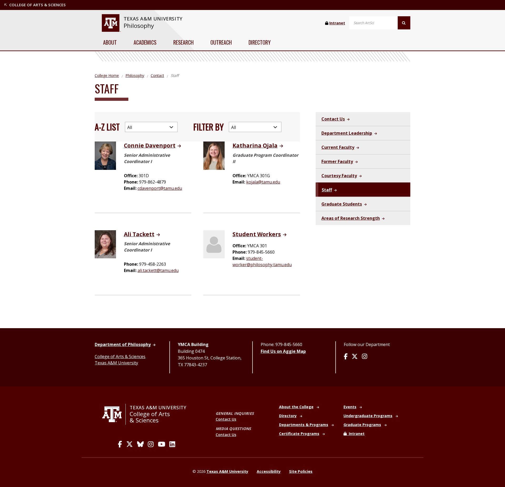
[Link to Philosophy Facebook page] (345, 356)
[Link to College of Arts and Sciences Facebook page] (120, 444)
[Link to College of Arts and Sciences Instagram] (151, 444)
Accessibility (269, 471)
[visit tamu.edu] (114, 414)
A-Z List (107, 127)
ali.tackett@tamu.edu (158, 270)
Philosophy (139, 26)
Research (183, 42)
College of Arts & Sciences (120, 356)
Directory (260, 42)
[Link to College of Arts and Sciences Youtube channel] (161, 444)
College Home (107, 75)
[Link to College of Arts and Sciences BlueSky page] (140, 444)
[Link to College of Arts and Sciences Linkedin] (172, 444)
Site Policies (300, 471)
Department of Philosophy (123, 344)
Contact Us (226, 419)
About (110, 42)
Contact (157, 75)
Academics (145, 42)
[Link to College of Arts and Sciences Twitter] (129, 444)
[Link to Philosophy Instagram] (364, 356)
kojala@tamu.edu (263, 182)
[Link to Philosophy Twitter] (355, 356)
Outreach (221, 42)
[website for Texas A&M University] (111, 23)
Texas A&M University (116, 363)
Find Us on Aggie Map (283, 351)
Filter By (208, 127)
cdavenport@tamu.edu (160, 188)
